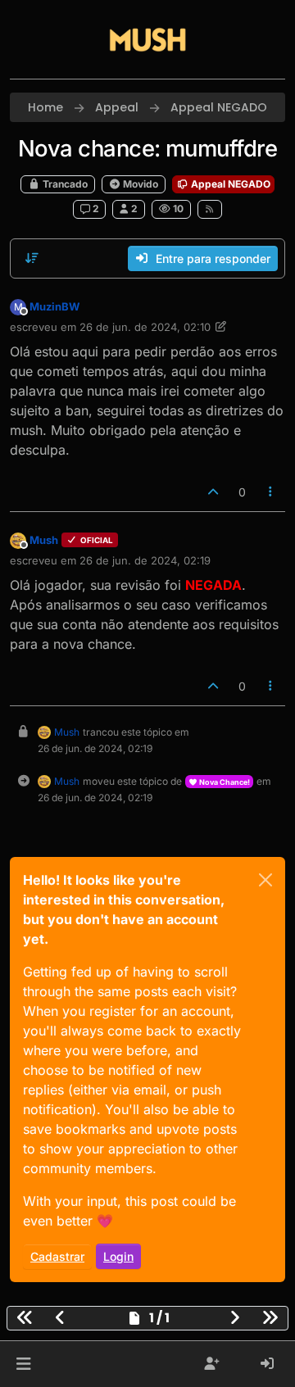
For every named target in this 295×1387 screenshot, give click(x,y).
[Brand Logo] (147, 39)
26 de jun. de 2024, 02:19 (145, 560)
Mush (44, 539)
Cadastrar (57, 1256)
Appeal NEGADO (229, 184)
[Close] (265, 880)
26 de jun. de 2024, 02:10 (145, 326)
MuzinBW (54, 306)
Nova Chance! (223, 781)
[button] (23, 1364)
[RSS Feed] (210, 209)
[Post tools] (271, 492)
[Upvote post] (213, 492)
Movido (139, 184)
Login (118, 1256)
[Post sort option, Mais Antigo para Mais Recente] (32, 258)
